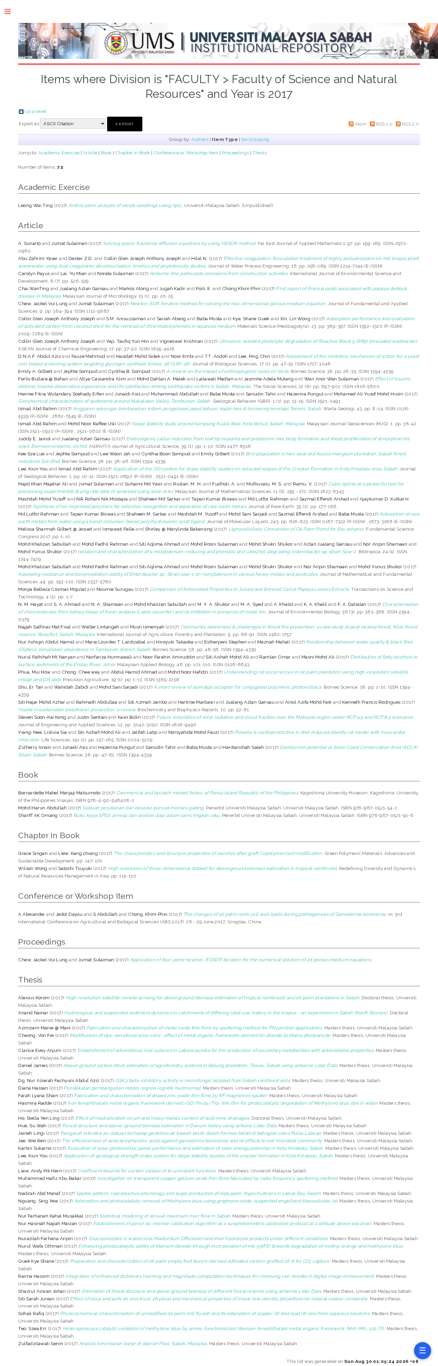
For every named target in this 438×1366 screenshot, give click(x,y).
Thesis (260, 152)
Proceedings (235, 152)
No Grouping (255, 139)
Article (90, 152)
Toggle (11, 11)
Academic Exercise (59, 152)
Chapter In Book (132, 152)
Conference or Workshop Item (186, 152)
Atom (361, 124)
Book (106, 152)
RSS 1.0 (384, 124)
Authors (199, 139)
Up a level (35, 111)
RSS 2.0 (410, 124)
